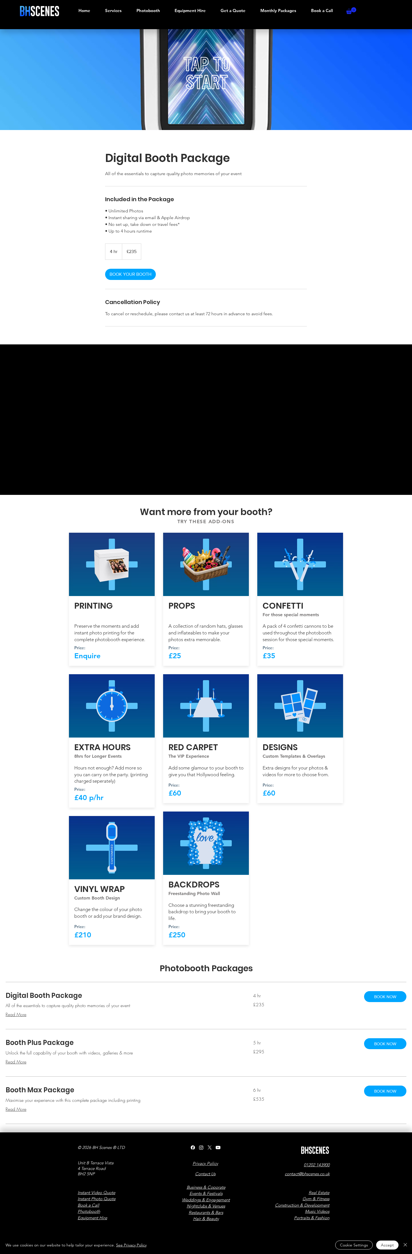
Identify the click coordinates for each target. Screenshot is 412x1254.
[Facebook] (193, 1147)
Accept (387, 1245)
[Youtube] (218, 1147)
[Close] (405, 1245)
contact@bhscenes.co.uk (307, 1173)
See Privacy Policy (131, 1245)
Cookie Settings (354, 1245)
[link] (130, 274)
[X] (209, 1147)
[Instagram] (201, 1147)
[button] (351, 10)
